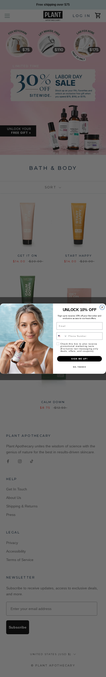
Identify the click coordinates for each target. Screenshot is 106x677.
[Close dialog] (102, 307)
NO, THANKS (79, 367)
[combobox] (62, 335)
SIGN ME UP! (79, 358)
